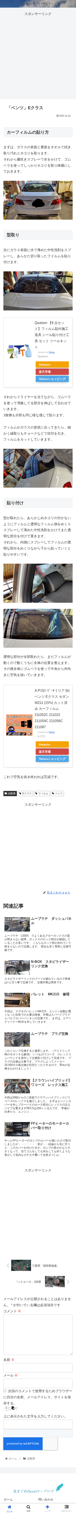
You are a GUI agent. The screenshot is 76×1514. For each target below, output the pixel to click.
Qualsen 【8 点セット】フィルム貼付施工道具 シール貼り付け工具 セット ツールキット (52, 335)
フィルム (43, 793)
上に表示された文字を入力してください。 (35, 1416)
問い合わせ (45, 1499)
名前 (8, 1360)
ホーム (8, 1499)
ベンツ (59, 793)
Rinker (52, 352)
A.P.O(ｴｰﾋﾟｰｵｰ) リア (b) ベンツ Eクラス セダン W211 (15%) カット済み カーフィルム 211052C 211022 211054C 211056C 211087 (52, 709)
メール (10, 1375)
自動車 (12, 793)
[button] (68, 804)
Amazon (44, 364)
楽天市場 (45, 371)
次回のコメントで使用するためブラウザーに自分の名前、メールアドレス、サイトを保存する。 (37, 1397)
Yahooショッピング (52, 379)
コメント (12, 1311)
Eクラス (27, 793)
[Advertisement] (38, 55)
